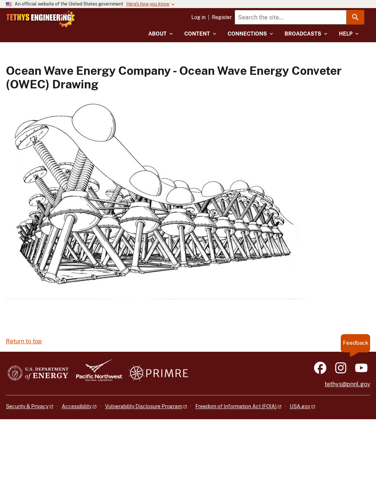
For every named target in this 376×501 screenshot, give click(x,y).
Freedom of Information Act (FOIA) (235, 406)
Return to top (24, 341)
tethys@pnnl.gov (347, 384)
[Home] (40, 19)
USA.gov (300, 406)
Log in (198, 17)
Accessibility (76, 406)
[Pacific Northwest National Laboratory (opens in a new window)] (96, 373)
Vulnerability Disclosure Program (143, 406)
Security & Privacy (27, 406)
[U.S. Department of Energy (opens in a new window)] (38, 373)
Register (222, 17)
